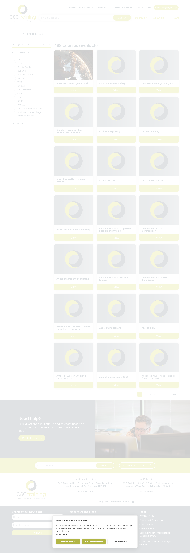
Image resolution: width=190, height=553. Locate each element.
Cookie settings (120, 541)
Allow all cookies (68, 541)
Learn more (61, 534)
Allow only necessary (94, 541)
